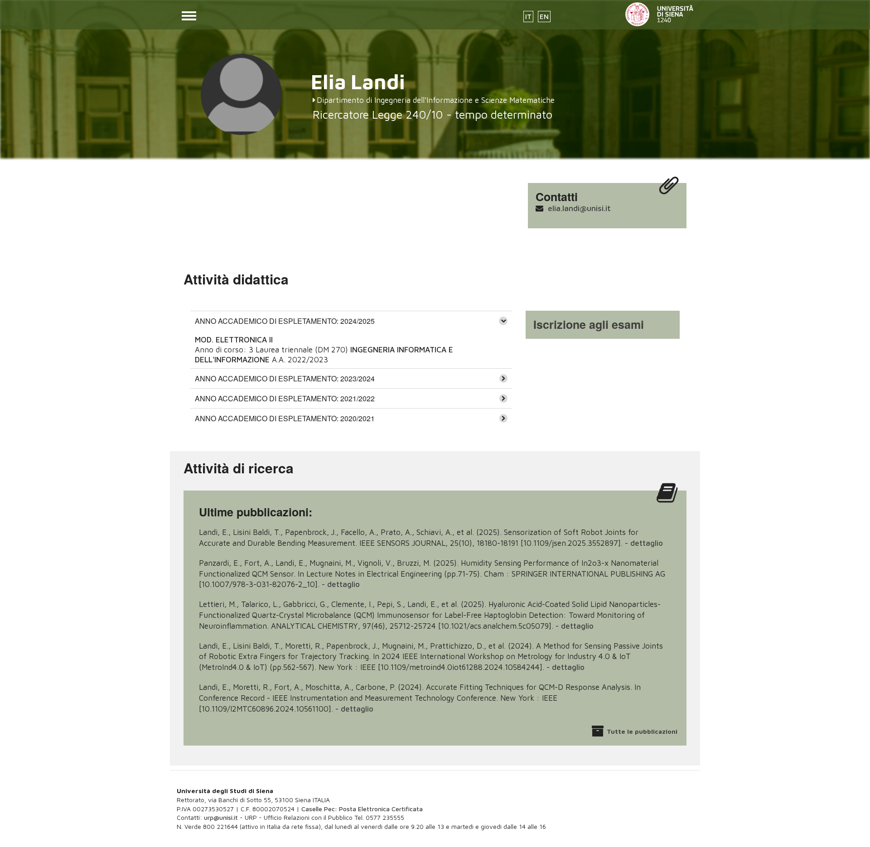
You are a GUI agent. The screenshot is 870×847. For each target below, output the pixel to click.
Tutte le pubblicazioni (642, 731)
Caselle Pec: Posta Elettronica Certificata (362, 809)
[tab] (351, 321)
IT (528, 16)
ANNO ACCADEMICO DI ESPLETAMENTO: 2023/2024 (285, 378)
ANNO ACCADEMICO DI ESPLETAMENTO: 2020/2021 (285, 418)
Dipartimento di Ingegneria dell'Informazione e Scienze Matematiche (436, 100)
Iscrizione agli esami (588, 324)
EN (544, 16)
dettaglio (646, 543)
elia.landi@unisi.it (579, 208)
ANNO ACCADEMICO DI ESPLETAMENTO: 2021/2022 (285, 398)
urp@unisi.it (221, 817)
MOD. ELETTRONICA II (234, 339)
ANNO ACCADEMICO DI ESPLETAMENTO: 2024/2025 (285, 321)
